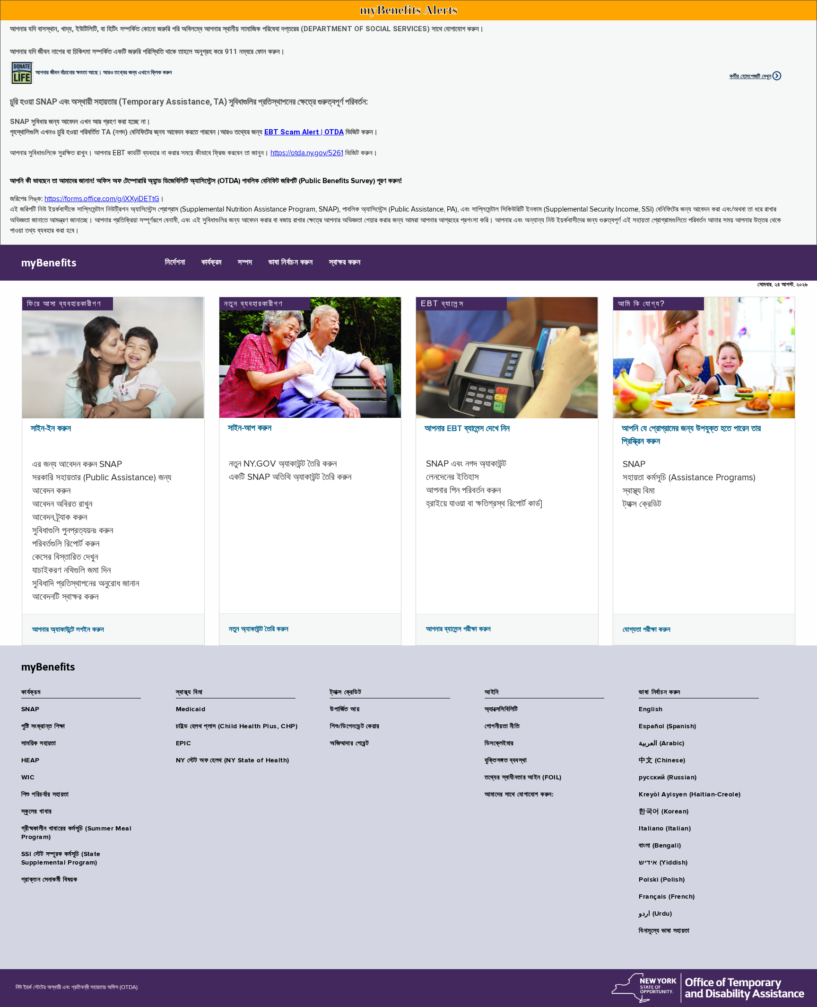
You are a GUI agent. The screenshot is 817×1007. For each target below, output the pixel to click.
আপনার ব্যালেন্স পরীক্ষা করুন (458, 629)
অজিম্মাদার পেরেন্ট (349, 743)
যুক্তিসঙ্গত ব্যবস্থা (506, 760)
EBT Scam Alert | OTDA (304, 132)
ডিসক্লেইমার (499, 743)
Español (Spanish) (667, 726)
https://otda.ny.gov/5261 (306, 153)
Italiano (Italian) (665, 828)
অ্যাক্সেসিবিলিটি (501, 709)
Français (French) (667, 896)
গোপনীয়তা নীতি (502, 726)
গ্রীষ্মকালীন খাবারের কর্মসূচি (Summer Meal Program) (76, 832)
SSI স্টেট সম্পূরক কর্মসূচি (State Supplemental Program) (61, 858)
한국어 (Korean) (663, 811)
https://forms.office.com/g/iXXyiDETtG (101, 199)
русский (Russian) (667, 777)
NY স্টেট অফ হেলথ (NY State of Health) (232, 760)
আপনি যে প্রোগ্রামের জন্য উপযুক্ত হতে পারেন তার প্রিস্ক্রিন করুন (691, 435)
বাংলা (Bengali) (660, 845)
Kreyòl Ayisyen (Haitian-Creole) (689, 794)
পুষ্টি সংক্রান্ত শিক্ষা (43, 726)
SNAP (30, 709)
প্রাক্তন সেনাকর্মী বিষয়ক (49, 879)
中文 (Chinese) (662, 760)
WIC (28, 777)
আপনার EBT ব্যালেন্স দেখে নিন (467, 428)
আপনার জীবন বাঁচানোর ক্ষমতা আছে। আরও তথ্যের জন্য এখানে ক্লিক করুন (103, 72)
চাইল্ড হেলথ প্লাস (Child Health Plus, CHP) (237, 726)
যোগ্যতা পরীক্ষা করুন (646, 629)
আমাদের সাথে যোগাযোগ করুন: (519, 794)
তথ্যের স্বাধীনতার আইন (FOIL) (523, 777)
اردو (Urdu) (655, 913)
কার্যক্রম (211, 262)
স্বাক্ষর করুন (345, 262)
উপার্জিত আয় (344, 709)
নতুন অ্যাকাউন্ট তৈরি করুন (258, 629)
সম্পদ (245, 262)
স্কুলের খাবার (36, 811)
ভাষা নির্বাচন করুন (291, 262)
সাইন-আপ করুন (249, 428)
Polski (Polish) (662, 879)
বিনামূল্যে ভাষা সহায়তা (664, 931)
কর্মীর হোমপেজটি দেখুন (750, 76)
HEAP (30, 760)
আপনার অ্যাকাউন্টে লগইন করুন (68, 629)
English (650, 709)
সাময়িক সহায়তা (38, 743)
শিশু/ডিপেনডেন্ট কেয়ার (354, 726)
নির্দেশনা (175, 262)
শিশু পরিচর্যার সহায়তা (45, 794)
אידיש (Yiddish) (663, 862)
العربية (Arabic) (661, 743)
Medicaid (190, 709)
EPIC (183, 743)
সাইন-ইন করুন (51, 428)
